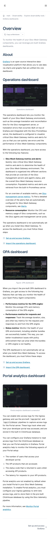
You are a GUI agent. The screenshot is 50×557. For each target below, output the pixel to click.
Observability (17, 16)
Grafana (6, 61)
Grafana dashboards (10, 19)
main (8, 16)
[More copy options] (22, 34)
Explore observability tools (34, 16)
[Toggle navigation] (5, 6)
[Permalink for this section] (15, 54)
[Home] (4, 16)
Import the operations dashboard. (21, 243)
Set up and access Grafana (36, 527)
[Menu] (45, 5)
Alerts (24, 206)
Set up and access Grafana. (18, 238)
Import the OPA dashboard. (18, 367)
